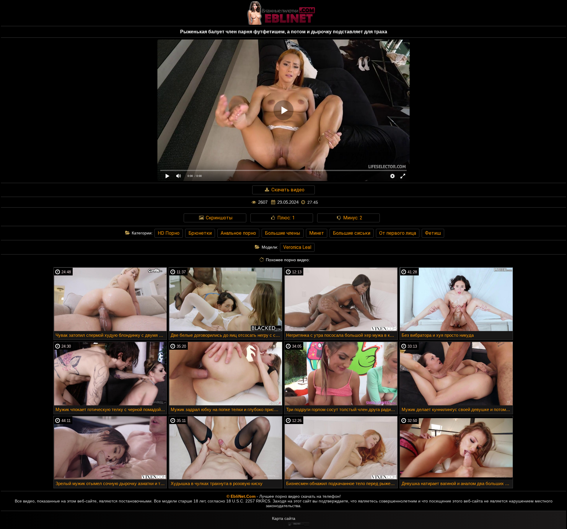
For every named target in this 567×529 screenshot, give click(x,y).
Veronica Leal (297, 247)
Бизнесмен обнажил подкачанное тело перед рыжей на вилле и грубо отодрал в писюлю (341, 483)
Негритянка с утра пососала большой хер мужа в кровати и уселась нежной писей (341, 335)
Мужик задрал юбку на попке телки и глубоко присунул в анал (226, 409)
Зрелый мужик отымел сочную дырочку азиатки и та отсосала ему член (111, 483)
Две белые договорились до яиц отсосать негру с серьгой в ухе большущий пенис (226, 335)
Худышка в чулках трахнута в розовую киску (217, 483)
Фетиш (433, 233)
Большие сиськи (351, 233)
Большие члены (282, 233)
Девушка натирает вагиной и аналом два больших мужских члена (457, 483)
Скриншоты (219, 218)
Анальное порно (238, 233)
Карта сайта (283, 518)
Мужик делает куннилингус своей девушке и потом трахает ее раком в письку (457, 409)
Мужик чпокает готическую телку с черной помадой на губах (111, 409)
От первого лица (397, 233)
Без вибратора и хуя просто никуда (438, 335)
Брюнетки (200, 233)
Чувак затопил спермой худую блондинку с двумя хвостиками (111, 335)
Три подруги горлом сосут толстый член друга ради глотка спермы (341, 409)
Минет (316, 233)
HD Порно (169, 233)
